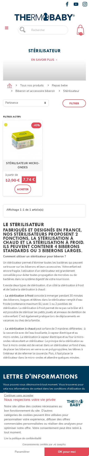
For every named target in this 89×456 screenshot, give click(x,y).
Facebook (67, 4)
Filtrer (74, 103)
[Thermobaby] (44, 16)
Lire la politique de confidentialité (22, 438)
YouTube (76, 4)
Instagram (85, 4)
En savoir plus (44, 60)
